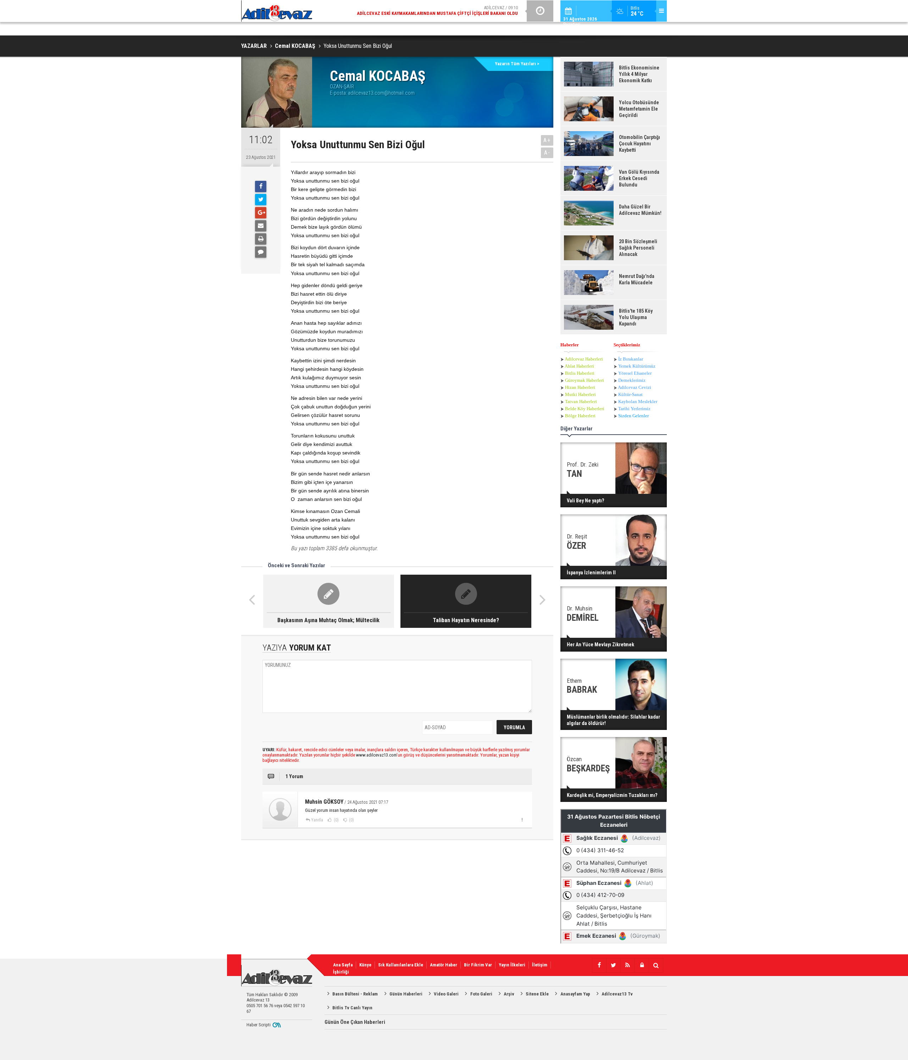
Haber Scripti (259, 1024)
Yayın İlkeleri (512, 964)
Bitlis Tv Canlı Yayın (352, 1007)
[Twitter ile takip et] (613, 965)
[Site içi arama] (656, 965)
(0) (336, 820)
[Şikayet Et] (522, 819)
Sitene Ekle (537, 994)
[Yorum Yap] (260, 252)
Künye (365, 964)
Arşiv (509, 994)
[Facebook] (260, 186)
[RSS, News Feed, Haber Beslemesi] (627, 965)
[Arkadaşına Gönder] (260, 225)
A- (547, 152)
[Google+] (260, 212)
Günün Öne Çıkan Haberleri (355, 1022)
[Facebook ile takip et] (599, 965)
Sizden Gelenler (633, 415)
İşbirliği (341, 972)
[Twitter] (260, 199)
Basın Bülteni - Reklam (355, 994)
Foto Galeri (481, 994)
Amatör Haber (443, 964)
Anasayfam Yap (575, 994)
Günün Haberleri (405, 994)
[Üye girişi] (642, 965)
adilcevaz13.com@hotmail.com (381, 93)
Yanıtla (317, 820)
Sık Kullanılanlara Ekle (400, 964)
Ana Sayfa (343, 964)
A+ (547, 140)
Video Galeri (446, 994)
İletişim (539, 964)
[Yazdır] (260, 239)
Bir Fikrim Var (478, 964)
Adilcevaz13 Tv (617, 994)
